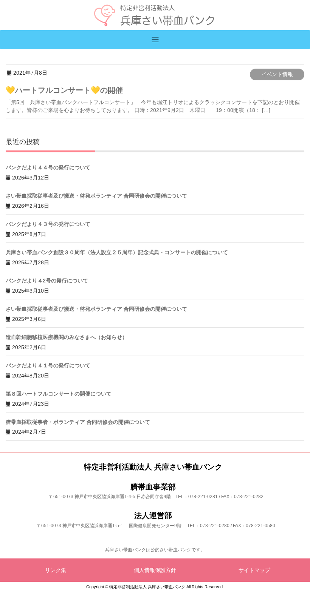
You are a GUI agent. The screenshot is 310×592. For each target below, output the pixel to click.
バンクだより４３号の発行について (48, 224)
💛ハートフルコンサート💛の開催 (64, 90)
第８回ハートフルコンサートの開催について (59, 394)
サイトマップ (254, 570)
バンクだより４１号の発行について (48, 365)
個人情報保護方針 (155, 570)
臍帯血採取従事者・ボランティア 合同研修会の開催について (78, 422)
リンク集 (55, 570)
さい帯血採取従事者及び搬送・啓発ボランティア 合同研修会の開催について (96, 196)
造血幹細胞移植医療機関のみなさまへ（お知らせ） (66, 337)
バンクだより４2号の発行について (47, 281)
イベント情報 (277, 74)
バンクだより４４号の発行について (48, 167)
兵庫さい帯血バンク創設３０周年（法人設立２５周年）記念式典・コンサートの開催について (117, 252)
